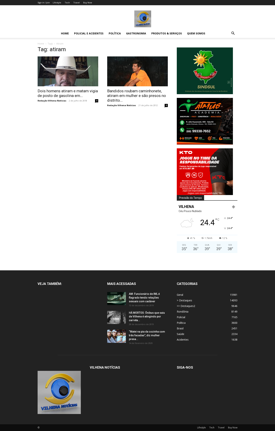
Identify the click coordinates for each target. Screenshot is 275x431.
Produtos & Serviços (166, 33)
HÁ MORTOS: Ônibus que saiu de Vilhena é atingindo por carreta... (147, 316)
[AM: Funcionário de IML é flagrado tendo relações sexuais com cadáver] (116, 298)
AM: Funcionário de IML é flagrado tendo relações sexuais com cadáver (144, 297)
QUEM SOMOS (196, 33)
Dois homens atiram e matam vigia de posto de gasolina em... (68, 93)
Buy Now (87, 2)
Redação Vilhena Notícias (52, 100)
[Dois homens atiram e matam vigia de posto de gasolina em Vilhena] (68, 71)
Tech (67, 2)
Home (65, 33)
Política (115, 33)
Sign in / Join (44, 2)
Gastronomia (136, 33)
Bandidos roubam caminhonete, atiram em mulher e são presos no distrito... (136, 96)
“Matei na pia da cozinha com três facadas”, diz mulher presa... (147, 335)
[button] (232, 33)
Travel (76, 2)
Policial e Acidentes (88, 33)
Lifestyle (57, 2)
